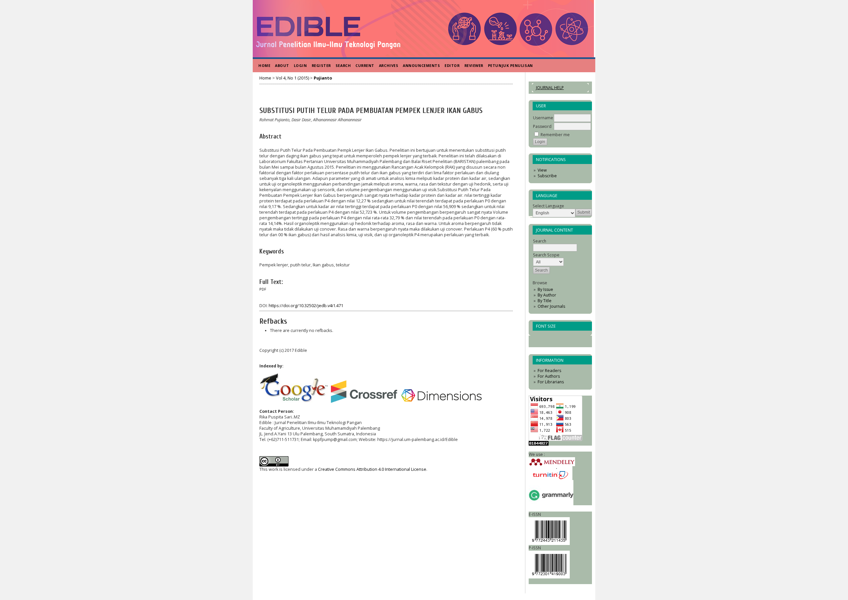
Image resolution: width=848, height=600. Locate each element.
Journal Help (550, 87)
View (542, 170)
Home (264, 65)
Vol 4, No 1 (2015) (292, 78)
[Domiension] (442, 401)
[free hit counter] (539, 444)
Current (364, 65)
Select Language (548, 206)
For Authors (549, 376)
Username (543, 118)
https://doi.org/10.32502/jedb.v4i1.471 (306, 305)
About (282, 65)
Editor (452, 65)
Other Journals (551, 306)
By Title (545, 300)
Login (300, 65)
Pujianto (323, 78)
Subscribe (547, 176)
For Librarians (551, 382)
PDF (262, 289)
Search (343, 65)
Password (542, 126)
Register (321, 65)
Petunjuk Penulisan (510, 65)
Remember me (555, 134)
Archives (388, 65)
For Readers (549, 370)
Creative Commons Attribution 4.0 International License (372, 469)
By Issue (545, 289)
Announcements (421, 65)
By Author (547, 295)
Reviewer (473, 65)
